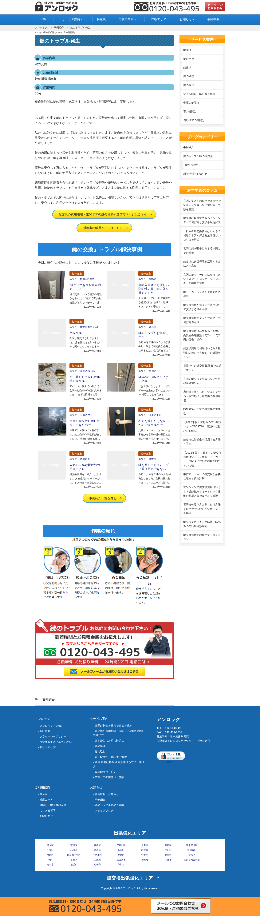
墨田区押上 (86, 414)
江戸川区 (121, 845)
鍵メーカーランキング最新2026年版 (202, 294)
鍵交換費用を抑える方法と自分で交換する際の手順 (202, 307)
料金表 (101, 19)
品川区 (73, 850)
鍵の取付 (188, 85)
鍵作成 (187, 67)
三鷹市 (97, 859)
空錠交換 (75, 333)
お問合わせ (46, 815)
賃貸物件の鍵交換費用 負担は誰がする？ (202, 367)
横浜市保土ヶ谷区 (90, 326)
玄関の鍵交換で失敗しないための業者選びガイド (202, 380)
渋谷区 (97, 850)
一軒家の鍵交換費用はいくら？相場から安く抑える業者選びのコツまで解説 (202, 235)
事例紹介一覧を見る (102, 498)
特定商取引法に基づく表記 (56, 741)
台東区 (50, 855)
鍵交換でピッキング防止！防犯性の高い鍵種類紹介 (202, 524)
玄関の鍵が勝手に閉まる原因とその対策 (202, 250)
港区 (50, 859)
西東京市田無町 (192, 859)
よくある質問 (48, 810)
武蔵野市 (85, 458)
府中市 (50, 864)
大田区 (144, 845)
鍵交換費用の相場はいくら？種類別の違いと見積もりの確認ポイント (202, 352)
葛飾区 (152, 278)
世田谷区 (191, 850)
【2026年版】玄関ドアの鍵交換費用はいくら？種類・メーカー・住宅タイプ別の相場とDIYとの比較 (202, 459)
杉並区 (144, 850)
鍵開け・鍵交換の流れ (53, 804)
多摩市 (168, 859)
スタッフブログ (104, 810)
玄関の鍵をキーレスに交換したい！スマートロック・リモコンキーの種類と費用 (202, 279)
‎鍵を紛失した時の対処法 (109, 740)
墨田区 (168, 850)
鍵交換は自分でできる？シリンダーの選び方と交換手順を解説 (202, 220)
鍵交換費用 (192, 164)
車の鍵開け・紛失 (105, 771)
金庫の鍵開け (191, 102)
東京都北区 (192, 845)
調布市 (152, 326)
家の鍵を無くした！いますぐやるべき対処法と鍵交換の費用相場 (202, 396)
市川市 (121, 864)
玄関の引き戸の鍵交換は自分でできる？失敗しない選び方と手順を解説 (202, 205)
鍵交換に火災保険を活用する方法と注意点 (202, 263)
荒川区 (73, 845)
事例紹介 (59, 27)
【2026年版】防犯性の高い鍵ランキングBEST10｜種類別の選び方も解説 (202, 426)
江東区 (50, 850)
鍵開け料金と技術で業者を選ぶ (113, 725)
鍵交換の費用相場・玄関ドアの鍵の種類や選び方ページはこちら (103, 214)
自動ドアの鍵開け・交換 (109, 777)
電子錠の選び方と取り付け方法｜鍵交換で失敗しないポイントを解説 (202, 509)
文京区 (191, 855)
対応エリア (158, 19)
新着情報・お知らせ (195, 173)
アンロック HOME (51, 725)
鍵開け (187, 49)
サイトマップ (48, 747)
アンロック (41, 27)
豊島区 (121, 855)
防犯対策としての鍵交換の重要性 (202, 411)
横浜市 (152, 458)
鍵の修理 (188, 76)
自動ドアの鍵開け (194, 120)
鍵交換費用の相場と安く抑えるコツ (202, 537)
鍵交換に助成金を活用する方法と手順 (202, 441)
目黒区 (73, 859)
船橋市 (97, 864)
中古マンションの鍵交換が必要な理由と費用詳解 (202, 476)
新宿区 (152, 370)
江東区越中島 (87, 370)
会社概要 (213, 19)
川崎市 (144, 859)
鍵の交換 (77, 273)
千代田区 (97, 855)
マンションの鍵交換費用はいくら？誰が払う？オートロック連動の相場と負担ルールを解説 (202, 491)
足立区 (50, 845)
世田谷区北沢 (87, 278)
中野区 (144, 855)
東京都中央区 (74, 855)
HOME (44, 19)
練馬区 (168, 855)
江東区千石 (155, 414)
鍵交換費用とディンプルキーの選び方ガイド (202, 320)
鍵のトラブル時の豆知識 (198, 156)
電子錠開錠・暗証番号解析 (199, 93)
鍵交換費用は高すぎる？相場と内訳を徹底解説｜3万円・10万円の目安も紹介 (202, 335)
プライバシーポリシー (53, 736)
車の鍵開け (190, 111)
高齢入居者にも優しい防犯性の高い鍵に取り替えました (153, 289)
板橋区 (97, 845)
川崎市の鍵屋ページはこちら (103, 227)
